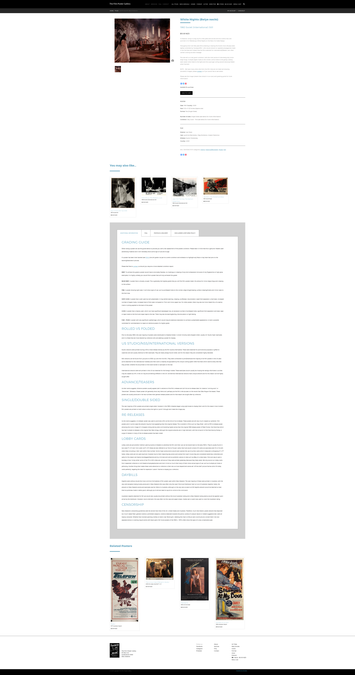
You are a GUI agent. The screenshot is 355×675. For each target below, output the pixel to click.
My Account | (232, 10)
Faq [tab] (145, 233)
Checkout (241, 10)
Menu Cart (237, 4)
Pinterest (199, 651)
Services (154, 4)
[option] (142, 40)
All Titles (175, 4)
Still (225, 149)
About (147, 4)
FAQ (160, 4)
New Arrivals (184, 4)
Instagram (199, 648)
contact (199, 71)
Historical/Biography (212, 149)
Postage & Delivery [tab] (161, 233)
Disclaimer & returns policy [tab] (185, 233)
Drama (203, 149)
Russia (221, 149)
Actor (205, 4)
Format (199, 4)
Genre (193, 4)
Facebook (199, 646)
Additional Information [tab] (129, 233)
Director (212, 4)
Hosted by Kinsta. (241, 670)
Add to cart (186, 93)
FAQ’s (147, 257)
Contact (166, 4)
